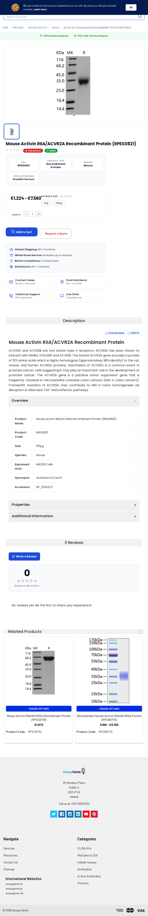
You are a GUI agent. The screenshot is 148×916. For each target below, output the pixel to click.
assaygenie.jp (14, 888)
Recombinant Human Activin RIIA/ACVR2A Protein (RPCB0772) (109, 717)
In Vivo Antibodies (89, 876)
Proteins (83, 883)
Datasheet (34, 150)
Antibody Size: (56, 196)
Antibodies (84, 869)
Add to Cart (24, 232)
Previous (135, 631)
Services (9, 848)
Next (139, 631)
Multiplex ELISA (87, 855)
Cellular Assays (87, 862)
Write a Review (26, 556)
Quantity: (16, 215)
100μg (59, 202)
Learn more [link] (40, 9)
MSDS (53, 150)
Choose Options (39, 708)
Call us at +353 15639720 (74, 803)
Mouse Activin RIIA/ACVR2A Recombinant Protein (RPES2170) (39, 717)
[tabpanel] (74, 82)
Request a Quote (56, 233)
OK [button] (131, 7)
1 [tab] (74, 115)
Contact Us (10, 862)
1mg (46, 202)
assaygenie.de (14, 893)
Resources (10, 855)
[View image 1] (11, 131)
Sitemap (8, 869)
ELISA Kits (84, 848)
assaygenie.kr (14, 883)
